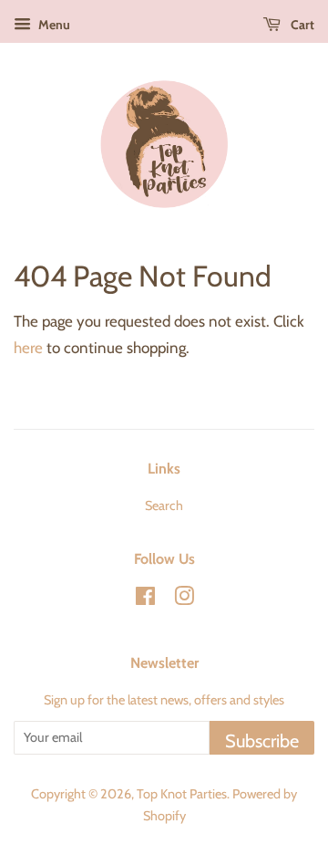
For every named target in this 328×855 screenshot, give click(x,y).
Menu (53, 24)
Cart (301, 24)
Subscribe (262, 741)
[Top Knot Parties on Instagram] (184, 599)
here (28, 348)
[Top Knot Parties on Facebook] (145, 599)
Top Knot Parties (182, 794)
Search (164, 505)
